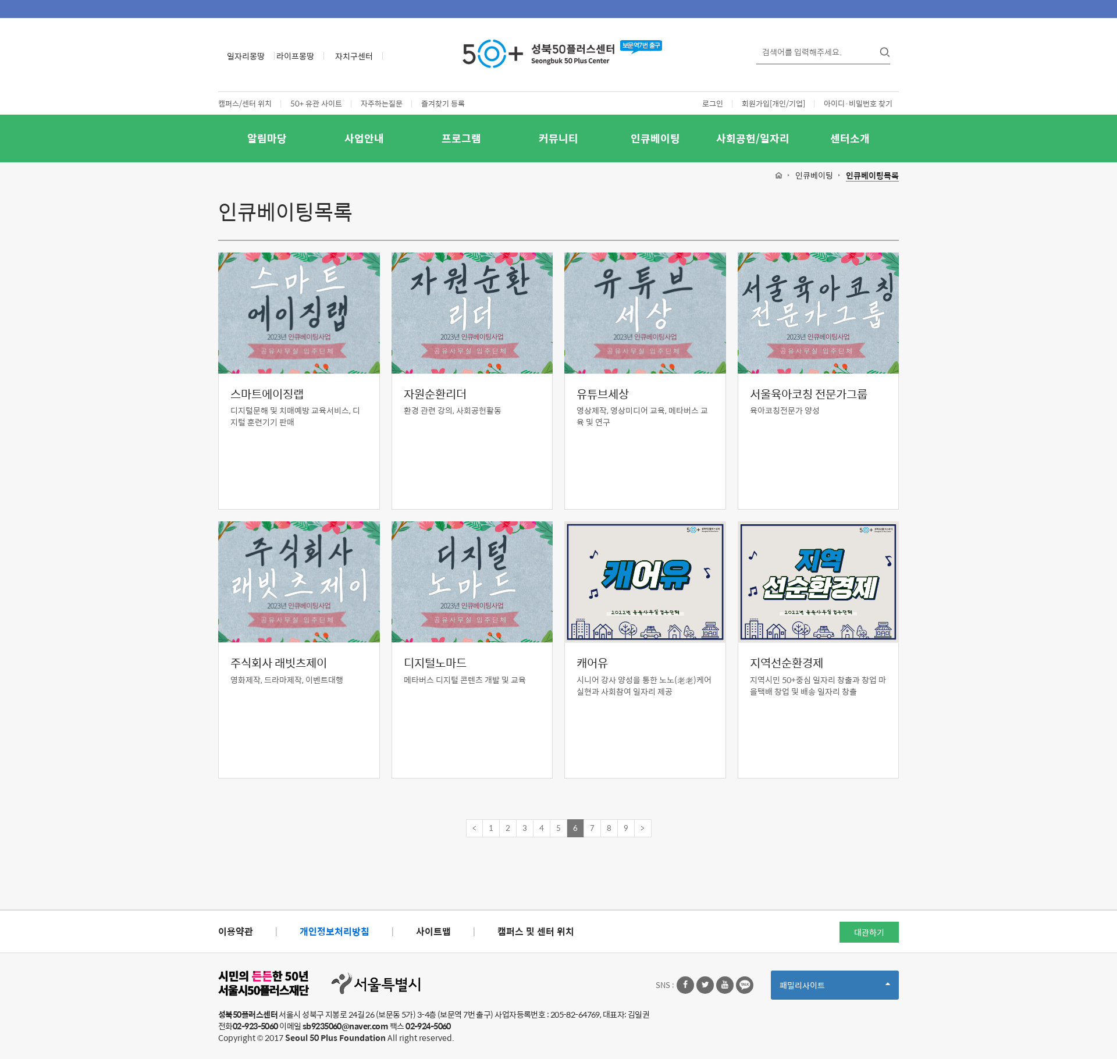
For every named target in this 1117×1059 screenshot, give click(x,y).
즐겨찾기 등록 (443, 103)
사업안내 (364, 138)
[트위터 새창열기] (705, 985)
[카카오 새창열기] (744, 985)
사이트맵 (433, 931)
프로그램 (461, 138)
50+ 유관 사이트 (316, 103)
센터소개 (850, 138)
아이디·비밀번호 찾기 (858, 103)
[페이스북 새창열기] (685, 985)
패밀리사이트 (822, 989)
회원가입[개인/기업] (773, 103)
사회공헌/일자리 (752, 138)
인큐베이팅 (655, 138)
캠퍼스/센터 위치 (245, 103)
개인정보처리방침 (334, 931)
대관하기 (869, 932)
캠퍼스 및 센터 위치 (535, 931)
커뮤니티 (558, 138)
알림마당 (267, 138)
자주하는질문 (382, 103)
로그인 (712, 103)
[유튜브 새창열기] (725, 985)
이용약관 (235, 931)
